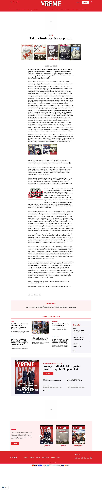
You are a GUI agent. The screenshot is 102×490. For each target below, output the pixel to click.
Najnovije (18, 9)
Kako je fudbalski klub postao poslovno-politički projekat (62, 368)
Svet (41, 9)
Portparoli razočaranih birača (77, 345)
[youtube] (82, 458)
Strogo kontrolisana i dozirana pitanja (75, 381)
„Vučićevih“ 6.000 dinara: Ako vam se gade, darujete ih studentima (78, 331)
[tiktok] (88, 458)
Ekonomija (30, 9)
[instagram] (85, 458)
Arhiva (72, 9)
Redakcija (26, 457)
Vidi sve (74, 350)
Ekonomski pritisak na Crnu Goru (52, 387)
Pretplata (85, 2)
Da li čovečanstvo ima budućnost (75, 387)
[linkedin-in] (91, 458)
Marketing (38, 457)
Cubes (57, 462)
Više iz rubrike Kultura (51, 316)
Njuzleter (78, 9)
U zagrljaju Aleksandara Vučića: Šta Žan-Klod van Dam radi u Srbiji (60, 341)
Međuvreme (38, 307)
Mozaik (51, 9)
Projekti (58, 457)
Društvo (36, 9)
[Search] (11, 2)
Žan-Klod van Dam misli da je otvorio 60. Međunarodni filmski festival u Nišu (19, 326)
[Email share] (51, 66)
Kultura (46, 9)
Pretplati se (48, 373)
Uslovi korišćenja (45, 457)
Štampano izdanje (65, 9)
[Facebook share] (46, 66)
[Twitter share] (48, 66)
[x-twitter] (79, 458)
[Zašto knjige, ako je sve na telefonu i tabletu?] (40, 327)
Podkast (84, 9)
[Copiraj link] (54, 66)
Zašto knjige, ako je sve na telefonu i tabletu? (40, 339)
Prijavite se (78, 2)
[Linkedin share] (56, 66)
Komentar (57, 9)
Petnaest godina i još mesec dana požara (78, 338)
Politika (24, 9)
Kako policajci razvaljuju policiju (52, 380)
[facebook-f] (76, 458)
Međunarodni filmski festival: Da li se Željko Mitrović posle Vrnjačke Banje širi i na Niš (19, 341)
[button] (40, 436)
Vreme (47, 462)
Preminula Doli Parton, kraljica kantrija (60, 324)
